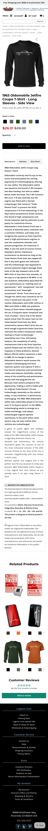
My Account (24, 789)
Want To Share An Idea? (24, 724)
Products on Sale (24, 773)
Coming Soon (24, 718)
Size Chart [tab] (35, 161)
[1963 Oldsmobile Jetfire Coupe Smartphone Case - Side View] (34, 628)
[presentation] (22, 633)
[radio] (5, 121)
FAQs (24, 744)
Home (5, 26)
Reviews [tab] (22, 161)
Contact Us (24, 741)
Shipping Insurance (24, 750)
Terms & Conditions (24, 799)
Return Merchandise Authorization (24, 776)
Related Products (24, 564)
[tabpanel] (24, 357)
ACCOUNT (19, 16)
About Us (24, 715)
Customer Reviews (23, 767)
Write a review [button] (24, 695)
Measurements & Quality (24, 747)
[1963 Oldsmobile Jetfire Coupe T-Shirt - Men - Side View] (34, 664)
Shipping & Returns (24, 796)
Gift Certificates (24, 770)
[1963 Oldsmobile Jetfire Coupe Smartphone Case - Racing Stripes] (13, 628)
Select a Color (8, 116)
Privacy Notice (24, 754)
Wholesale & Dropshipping (24, 728)
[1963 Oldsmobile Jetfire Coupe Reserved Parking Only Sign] (34, 597)
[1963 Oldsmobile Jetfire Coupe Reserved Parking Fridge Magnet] (13, 597)
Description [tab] (10, 161)
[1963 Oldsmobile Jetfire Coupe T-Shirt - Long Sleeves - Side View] (13, 664)
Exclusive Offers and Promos (24, 793)
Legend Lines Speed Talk (24, 721)
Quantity (6, 135)
